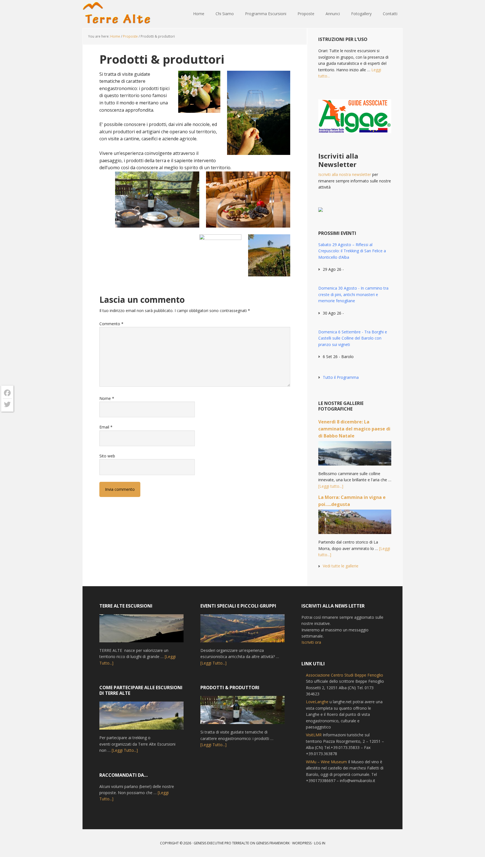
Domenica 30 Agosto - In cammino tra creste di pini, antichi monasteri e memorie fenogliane (353, 294)
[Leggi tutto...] (330, 486)
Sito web (107, 456)
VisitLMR (314, 734)
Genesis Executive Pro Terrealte (221, 843)
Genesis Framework (273, 843)
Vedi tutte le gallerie (340, 566)
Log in (319, 843)
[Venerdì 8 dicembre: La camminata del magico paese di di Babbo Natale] (354, 456)
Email (106, 427)
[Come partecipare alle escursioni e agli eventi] (141, 718)
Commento (111, 323)
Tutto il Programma (341, 377)
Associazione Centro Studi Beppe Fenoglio (344, 675)
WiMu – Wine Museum (326, 761)
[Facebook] (7, 393)
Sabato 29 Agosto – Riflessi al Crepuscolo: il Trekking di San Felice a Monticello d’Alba (352, 251)
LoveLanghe (317, 701)
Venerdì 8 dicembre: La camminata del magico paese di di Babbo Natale (354, 429)
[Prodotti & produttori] (242, 712)
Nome (106, 398)
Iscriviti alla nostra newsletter (344, 174)
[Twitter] (7, 404)
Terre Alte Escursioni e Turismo (119, 14)
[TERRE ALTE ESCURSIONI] (141, 630)
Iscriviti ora (311, 642)
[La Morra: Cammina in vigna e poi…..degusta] (354, 524)
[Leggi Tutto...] (125, 750)
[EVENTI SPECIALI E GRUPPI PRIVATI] (242, 630)
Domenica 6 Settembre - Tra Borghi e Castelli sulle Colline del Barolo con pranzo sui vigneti (352, 338)
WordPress (302, 843)
